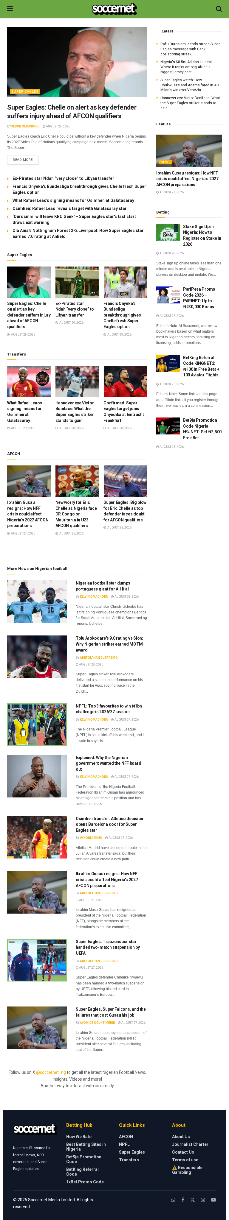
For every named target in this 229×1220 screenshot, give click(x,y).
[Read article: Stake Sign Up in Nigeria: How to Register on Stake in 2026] (168, 232)
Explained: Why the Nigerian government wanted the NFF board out (108, 763)
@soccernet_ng (51, 1072)
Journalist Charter (190, 1144)
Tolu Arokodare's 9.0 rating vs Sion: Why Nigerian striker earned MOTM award (109, 644)
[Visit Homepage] (114, 9)
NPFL (124, 1144)
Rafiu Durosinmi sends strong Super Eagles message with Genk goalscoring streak (190, 49)
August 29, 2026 (57, 126)
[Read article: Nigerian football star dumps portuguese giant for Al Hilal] (37, 601)
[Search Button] (219, 9)
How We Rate (79, 1136)
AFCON (126, 1136)
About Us (181, 1136)
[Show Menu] (10, 9)
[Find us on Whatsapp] (173, 1199)
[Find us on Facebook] (183, 1199)
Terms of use (185, 1159)
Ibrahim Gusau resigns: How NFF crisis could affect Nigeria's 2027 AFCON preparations (27, 514)
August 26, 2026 (171, 384)
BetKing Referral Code (82, 1172)
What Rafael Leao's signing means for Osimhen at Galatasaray (73, 200)
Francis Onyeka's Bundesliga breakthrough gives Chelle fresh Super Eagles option (122, 315)
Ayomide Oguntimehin (97, 1022)
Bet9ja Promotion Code (83, 1159)
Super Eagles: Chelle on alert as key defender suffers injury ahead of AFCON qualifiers (29, 315)
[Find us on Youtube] (213, 1199)
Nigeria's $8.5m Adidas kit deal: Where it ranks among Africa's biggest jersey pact (186, 67)
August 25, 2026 (171, 446)
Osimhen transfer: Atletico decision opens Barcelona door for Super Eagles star (109, 824)
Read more (25, 160)
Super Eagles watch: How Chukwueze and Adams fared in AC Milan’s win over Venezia (189, 85)
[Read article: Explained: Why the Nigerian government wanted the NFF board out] (37, 776)
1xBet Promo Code (85, 1182)
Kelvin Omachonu (25, 126)
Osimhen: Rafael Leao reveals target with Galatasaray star (70, 208)
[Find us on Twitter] (192, 1199)
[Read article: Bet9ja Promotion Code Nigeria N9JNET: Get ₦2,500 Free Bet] (168, 425)
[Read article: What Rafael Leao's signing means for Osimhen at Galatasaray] (29, 381)
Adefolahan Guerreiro (99, 657)
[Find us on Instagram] (203, 1199)
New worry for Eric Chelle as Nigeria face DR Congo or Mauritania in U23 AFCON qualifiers (76, 514)
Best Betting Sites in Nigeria (86, 1147)
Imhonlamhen (91, 837)
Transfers (129, 1159)
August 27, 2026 (126, 719)
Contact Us (183, 1152)
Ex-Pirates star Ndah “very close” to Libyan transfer (64, 178)
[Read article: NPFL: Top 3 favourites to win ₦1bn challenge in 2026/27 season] (37, 724)
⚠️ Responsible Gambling (187, 1170)
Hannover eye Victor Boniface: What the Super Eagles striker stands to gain (190, 103)
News (165, 162)
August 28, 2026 (126, 596)
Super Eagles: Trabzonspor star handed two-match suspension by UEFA (108, 947)
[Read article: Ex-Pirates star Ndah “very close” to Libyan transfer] (77, 282)
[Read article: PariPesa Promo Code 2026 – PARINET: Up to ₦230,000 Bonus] (168, 294)
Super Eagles (24, 92)
